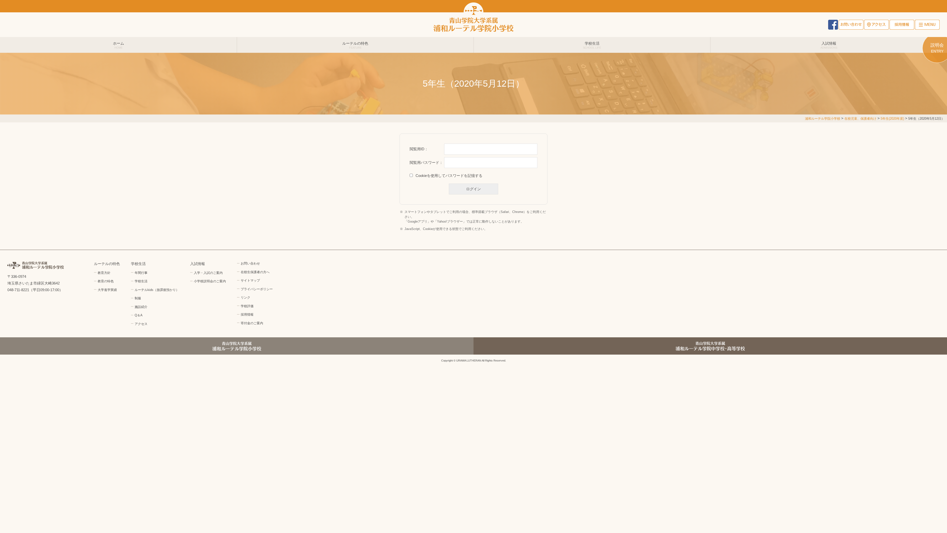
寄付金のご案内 (252, 323)
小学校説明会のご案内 (210, 281)
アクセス (876, 25)
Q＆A (139, 315)
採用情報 (902, 25)
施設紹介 (141, 307)
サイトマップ (250, 280)
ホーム (118, 45)
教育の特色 (106, 281)
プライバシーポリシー (257, 289)
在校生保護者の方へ (255, 272)
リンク (245, 297)
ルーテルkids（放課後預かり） (157, 290)
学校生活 (592, 45)
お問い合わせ (851, 25)
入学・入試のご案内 (208, 273)
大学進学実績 (107, 290)
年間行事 (141, 273)
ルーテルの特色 (355, 45)
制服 (138, 298)
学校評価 (247, 306)
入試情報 (828, 45)
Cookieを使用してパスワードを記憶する (449, 175)
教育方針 (104, 273)
